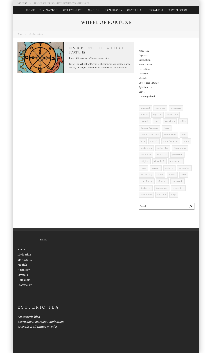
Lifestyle (144, 73)
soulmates (184, 168)
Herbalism (155, 10)
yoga (173, 194)
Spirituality (73, 10)
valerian (161, 194)
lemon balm (170, 134)
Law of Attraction (150, 134)
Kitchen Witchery (149, 128)
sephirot (169, 168)
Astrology (113, 10)
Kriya (166, 128)
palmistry (162, 154)
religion (145, 161)
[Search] (190, 206)
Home (30, 10)
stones (172, 174)
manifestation (170, 141)
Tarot (141, 91)
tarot (183, 174)
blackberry (176, 108)
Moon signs (180, 148)
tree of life (178, 188)
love (143, 141)
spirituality (146, 174)
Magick (94, 10)
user (72, 58)
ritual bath (159, 161)
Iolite (183, 121)
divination (172, 114)
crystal (144, 114)
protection (177, 154)
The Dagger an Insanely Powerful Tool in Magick (61, 3)
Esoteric (145, 121)
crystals (157, 114)
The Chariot (147, 181)
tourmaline (161, 188)
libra (184, 134)
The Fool (162, 181)
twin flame (146, 194)
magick (154, 141)
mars (186, 141)
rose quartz (176, 161)
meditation (146, 148)
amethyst (145, 108)
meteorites (162, 148)
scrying (156, 168)
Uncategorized (147, 96)
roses (143, 168)
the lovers (146, 188)
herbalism (170, 121)
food (157, 121)
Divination (48, 10)
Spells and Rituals (149, 82)
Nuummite (146, 154)
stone (160, 174)
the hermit (177, 181)
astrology (160, 108)
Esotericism (177, 10)
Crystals (134, 10)
